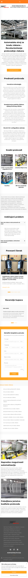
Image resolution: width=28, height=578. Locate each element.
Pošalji (14, 373)
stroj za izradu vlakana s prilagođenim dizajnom (12, 405)
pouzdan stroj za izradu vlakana (10, 428)
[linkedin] (10, 549)
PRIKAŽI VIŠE (6, 287)
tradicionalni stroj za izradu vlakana (11, 425)
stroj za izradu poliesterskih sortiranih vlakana (12, 401)
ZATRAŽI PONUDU (14, 70)
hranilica (7, 185)
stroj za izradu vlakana (8, 391)
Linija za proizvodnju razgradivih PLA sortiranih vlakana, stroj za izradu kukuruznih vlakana (7, 168)
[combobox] (7, 347)
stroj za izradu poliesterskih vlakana (11, 389)
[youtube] (17, 549)
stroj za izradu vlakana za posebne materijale (13, 420)
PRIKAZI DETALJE (7, 160)
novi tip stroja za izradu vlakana (10, 422)
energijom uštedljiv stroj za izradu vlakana (13, 417)
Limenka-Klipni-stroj (21, 167)
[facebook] (14, 549)
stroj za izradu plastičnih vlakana (11, 394)
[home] (14, 6)
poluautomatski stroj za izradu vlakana (12, 411)
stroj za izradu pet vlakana (9, 397)
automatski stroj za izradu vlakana (11, 408)
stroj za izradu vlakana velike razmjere (12, 414)
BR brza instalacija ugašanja (21, 186)
